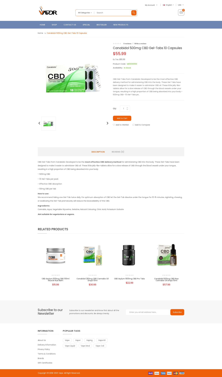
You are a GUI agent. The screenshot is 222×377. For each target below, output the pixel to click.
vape (67, 340)
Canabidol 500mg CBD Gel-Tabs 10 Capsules (67, 33)
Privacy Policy (44, 349)
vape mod (85, 346)
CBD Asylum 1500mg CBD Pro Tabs (129, 278)
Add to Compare (142, 125)
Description (98, 151)
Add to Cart (122, 118)
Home (40, 33)
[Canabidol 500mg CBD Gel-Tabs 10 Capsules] (48, 123)
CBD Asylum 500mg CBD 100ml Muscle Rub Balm (55, 279)
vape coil (100, 346)
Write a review (140, 43)
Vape (61, 373)
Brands (41, 358)
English (169, 5)
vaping (89, 340)
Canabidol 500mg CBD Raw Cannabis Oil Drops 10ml (166, 279)
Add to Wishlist (122, 125)
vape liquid (70, 346)
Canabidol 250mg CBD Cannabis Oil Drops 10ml (93, 279)
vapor (78, 340)
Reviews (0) (118, 151)
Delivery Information (47, 345)
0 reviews (127, 43)
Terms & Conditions (47, 354)
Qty (114, 108)
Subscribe (177, 312)
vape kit (102, 340)
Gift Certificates (45, 363)
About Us (42, 340)
